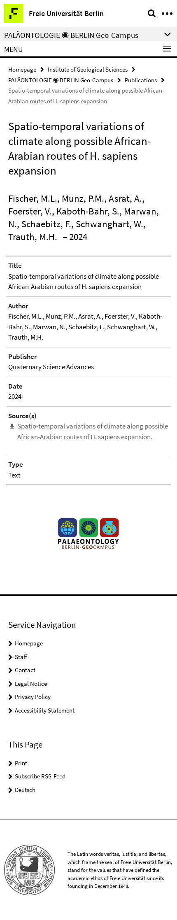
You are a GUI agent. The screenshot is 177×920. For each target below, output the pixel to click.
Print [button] (21, 763)
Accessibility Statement (45, 710)
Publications (141, 80)
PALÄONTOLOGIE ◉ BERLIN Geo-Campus (60, 80)
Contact (25, 670)
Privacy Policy (33, 697)
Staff (21, 657)
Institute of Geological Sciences (88, 69)
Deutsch (25, 790)
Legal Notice (31, 683)
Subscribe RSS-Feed (40, 776)
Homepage (22, 69)
